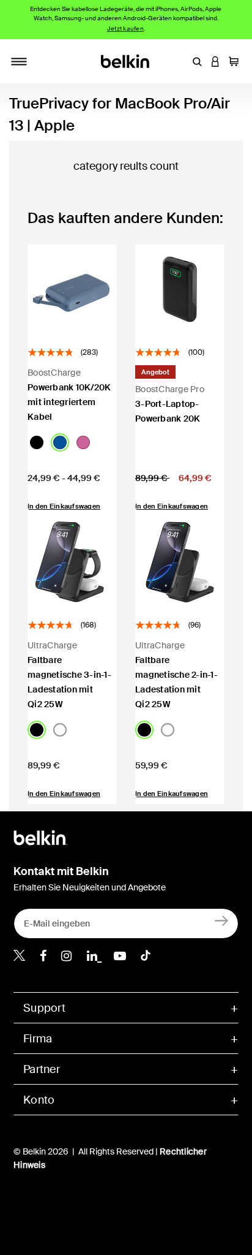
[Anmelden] (222, 920)
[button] (197, 61)
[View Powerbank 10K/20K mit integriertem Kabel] (72, 289)
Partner (41, 1069)
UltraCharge (52, 645)
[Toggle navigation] (19, 61)
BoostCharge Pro (169, 389)
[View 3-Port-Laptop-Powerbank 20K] (179, 289)
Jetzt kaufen (125, 28)
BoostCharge (54, 372)
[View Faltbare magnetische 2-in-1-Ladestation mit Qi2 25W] (179, 562)
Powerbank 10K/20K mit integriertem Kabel (69, 402)
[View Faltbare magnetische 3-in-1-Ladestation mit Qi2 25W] (72, 562)
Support (44, 1008)
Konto (38, 1100)
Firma (37, 1038)
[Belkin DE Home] (126, 60)
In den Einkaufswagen (64, 793)
